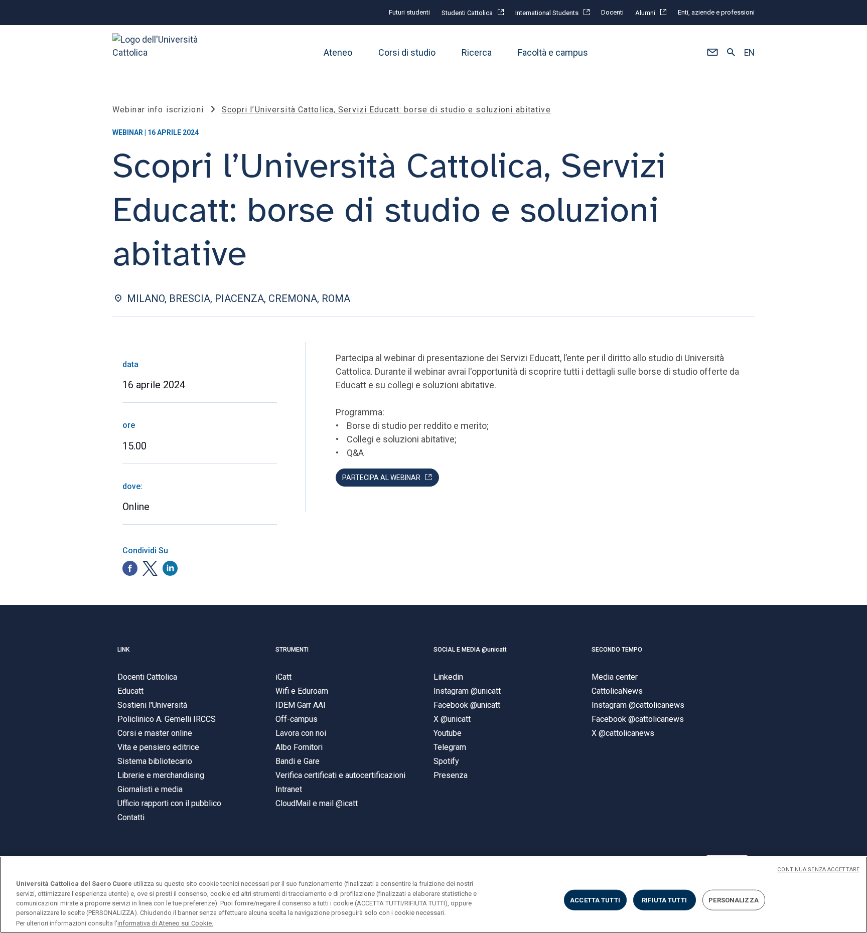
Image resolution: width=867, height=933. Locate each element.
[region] (433, 894)
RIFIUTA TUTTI (664, 900)
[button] (712, 52)
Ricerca (477, 52)
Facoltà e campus (553, 52)
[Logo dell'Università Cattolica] (159, 52)
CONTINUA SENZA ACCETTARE (818, 869)
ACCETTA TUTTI (595, 900)
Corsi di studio (407, 52)
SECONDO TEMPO (617, 649)
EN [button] (749, 53)
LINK (123, 649)
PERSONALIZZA (733, 900)
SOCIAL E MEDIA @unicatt (470, 649)
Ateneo (338, 52)
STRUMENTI (292, 649)
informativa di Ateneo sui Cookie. (165, 922)
